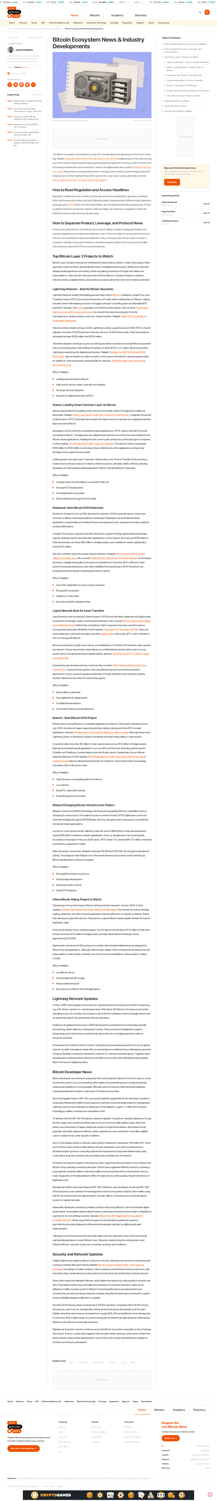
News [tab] (74, 15)
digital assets (107, 633)
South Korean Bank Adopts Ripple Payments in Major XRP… (26, 133)
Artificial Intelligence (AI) (59, 23)
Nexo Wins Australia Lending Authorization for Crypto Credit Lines (27, 109)
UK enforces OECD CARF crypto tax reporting (91, 443)
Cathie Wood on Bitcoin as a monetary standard (114, 558)
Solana (151, 23)
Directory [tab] (141, 15)
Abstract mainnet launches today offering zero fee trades (88, 909)
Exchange (114, 23)
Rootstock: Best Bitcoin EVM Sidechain (184, 75)
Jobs (60, 1452)
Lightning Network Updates (177, 101)
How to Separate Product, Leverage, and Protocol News (183, 50)
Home (9, 29)
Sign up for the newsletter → (24, 1448)
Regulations (127, 23)
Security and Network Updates (178, 111)
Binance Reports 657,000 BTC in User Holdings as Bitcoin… (28, 102)
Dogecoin (140, 23)
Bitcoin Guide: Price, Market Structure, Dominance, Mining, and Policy (38, 29)
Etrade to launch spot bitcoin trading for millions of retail (102, 732)
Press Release (163, 23)
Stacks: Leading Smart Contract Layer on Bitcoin (185, 68)
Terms (45, 1486)
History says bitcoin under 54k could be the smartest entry (101, 414)
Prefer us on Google (16, 73)
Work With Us (63, 1447)
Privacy (52, 1486)
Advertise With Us (131, 1432)
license (71, 204)
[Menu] (207, 12)
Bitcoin (12, 23)
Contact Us (62, 1437)
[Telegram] (27, 84)
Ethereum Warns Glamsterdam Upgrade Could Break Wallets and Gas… (26, 142)
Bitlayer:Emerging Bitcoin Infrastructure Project (188, 90)
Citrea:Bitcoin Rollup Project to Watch (183, 95)
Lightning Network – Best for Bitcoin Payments (188, 62)
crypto (80, 307)
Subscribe (172, 182)
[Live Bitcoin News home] (14, 12)
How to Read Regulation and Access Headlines (185, 44)
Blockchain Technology (96, 23)
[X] (9, 84)
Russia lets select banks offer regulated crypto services (91, 158)
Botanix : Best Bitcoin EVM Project (182, 85)
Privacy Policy (97, 1427)
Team (60, 1432)
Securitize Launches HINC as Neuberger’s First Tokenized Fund (26, 117)
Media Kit (128, 1427)
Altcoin (34, 23)
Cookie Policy (97, 1437)
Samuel (17, 67)
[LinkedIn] (21, 84)
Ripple (133, 1362)
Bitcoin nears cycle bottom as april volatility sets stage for (80, 180)
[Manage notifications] (210, 1494)
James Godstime (24, 49)
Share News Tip (64, 1442)
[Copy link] (33, 84)
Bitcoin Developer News (175, 106)
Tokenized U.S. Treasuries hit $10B (121, 629)
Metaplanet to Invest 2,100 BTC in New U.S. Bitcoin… (26, 125)
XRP (43, 23)
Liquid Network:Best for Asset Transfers (185, 80)
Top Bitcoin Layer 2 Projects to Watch (181, 57)
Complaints (96, 1442)
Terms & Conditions (99, 1432)
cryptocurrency (98, 1362)
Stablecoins (78, 23)
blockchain (83, 1362)
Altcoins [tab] (95, 15)
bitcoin (71, 1362)
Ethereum (23, 23)
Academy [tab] (117, 15)
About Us (62, 1427)
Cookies (60, 1486)
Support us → (171, 1438)
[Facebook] (15, 84)
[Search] (200, 12)
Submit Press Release (132, 1437)
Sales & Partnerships (132, 1442)
